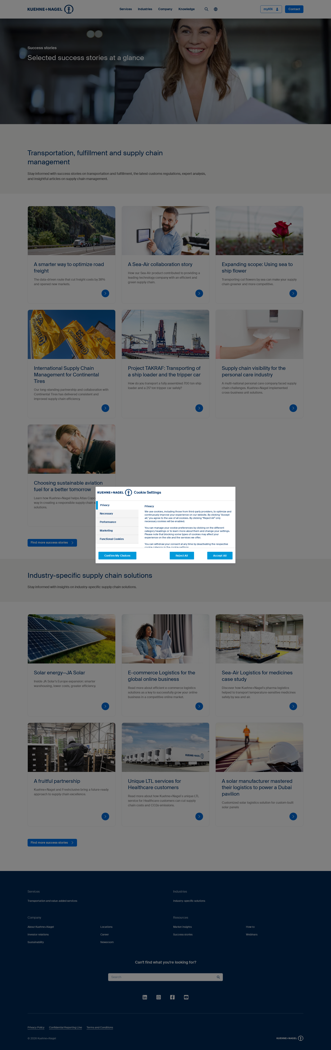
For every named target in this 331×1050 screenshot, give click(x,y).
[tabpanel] (188, 535)
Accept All (220, 555)
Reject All (182, 555)
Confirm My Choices (117, 555)
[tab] (117, 505)
